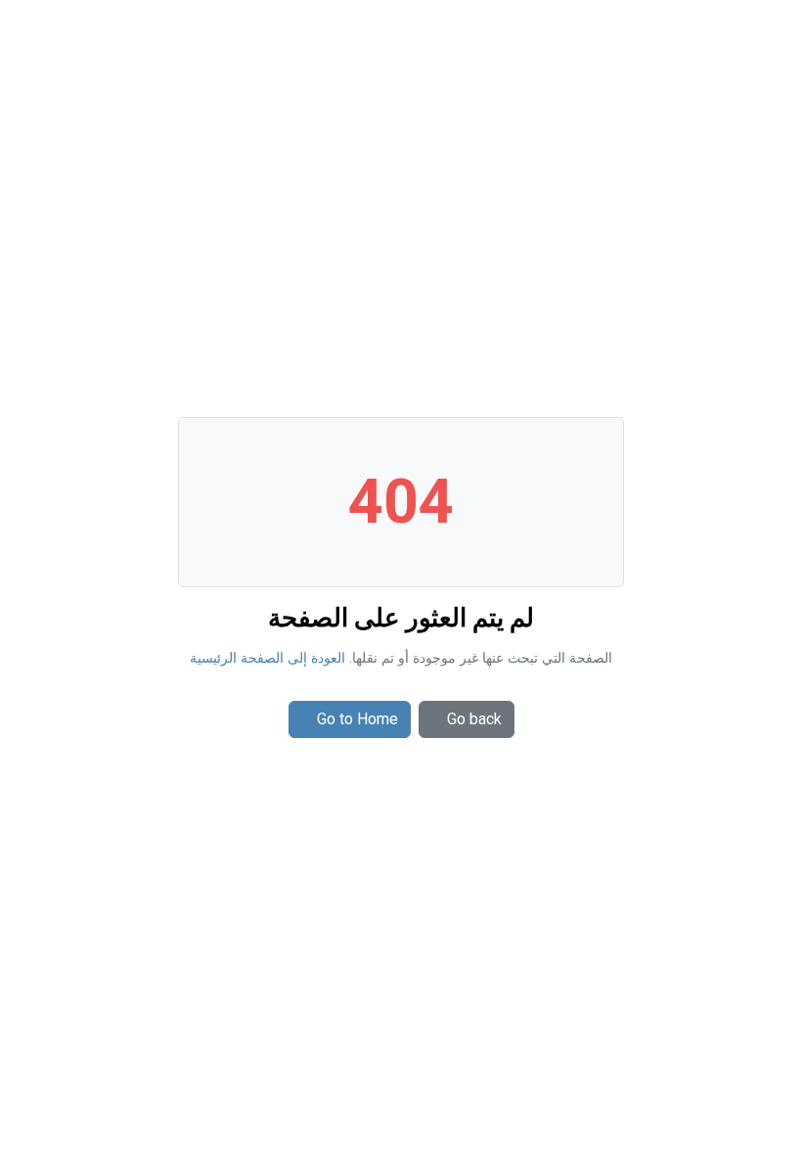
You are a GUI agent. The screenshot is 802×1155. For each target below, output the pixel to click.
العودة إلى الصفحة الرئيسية (267, 658)
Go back (474, 719)
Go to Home (357, 719)
